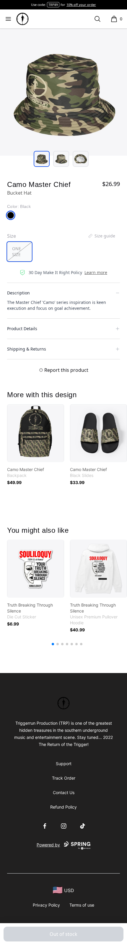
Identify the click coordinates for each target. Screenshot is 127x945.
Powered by (48, 844)
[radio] (19, 251)
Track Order (63, 778)
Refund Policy (63, 806)
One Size (16, 251)
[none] (101, 236)
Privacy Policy (46, 904)
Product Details (22, 328)
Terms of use (81, 904)
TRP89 (53, 4)
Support (63, 763)
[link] (35, 433)
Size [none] (11, 236)
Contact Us (63, 792)
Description (18, 293)
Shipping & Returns (26, 349)
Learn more (95, 272)
